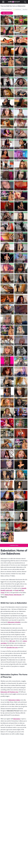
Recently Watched (7, 9)
